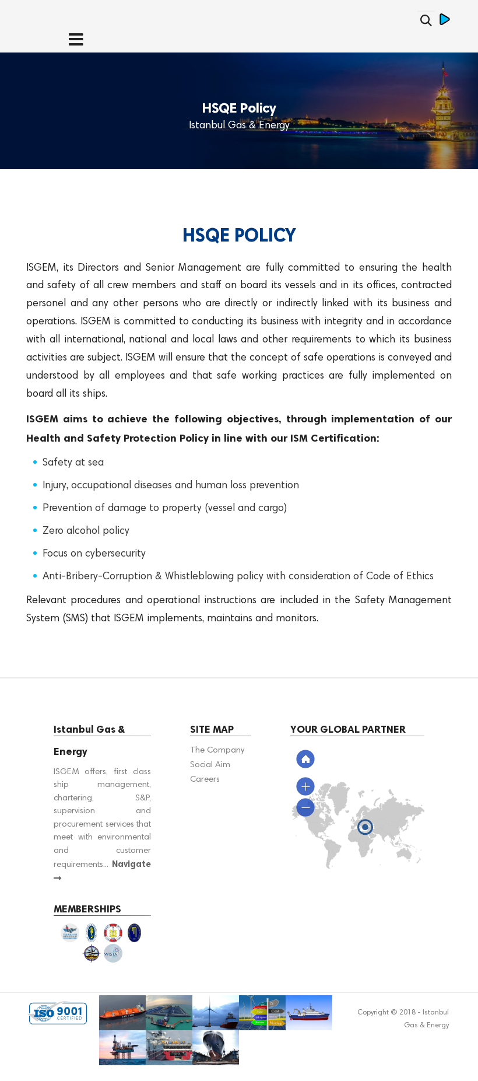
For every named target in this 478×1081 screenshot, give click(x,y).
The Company (217, 750)
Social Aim (210, 765)
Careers (205, 779)
